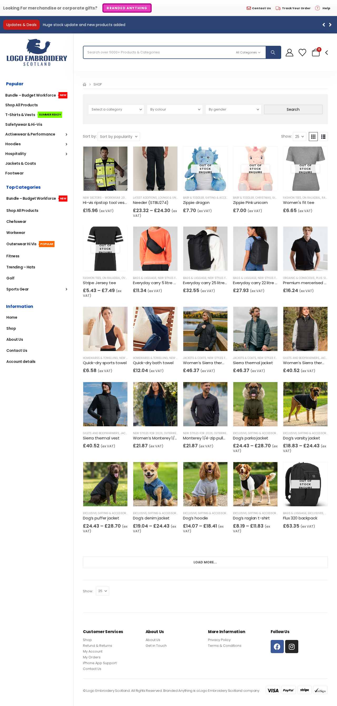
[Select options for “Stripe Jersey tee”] (98, 262)
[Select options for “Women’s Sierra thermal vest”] (299, 342)
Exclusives (315, 513)
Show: (286, 136)
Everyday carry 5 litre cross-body (164, 282)
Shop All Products (21, 105)
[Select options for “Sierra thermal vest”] (98, 417)
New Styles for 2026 (172, 278)
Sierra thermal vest (101, 438)
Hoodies (13, 144)
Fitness (12, 256)
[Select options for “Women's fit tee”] (299, 182)
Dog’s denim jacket (151, 518)
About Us (14, 339)
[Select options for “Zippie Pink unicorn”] (249, 182)
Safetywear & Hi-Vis (23, 124)
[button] (330, 25)
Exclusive (240, 433)
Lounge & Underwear (173, 198)
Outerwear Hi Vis (29, 244)
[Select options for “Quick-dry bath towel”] (148, 342)
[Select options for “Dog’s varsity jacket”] (299, 417)
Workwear (15, 232)
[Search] (273, 52)
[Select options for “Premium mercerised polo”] (299, 262)
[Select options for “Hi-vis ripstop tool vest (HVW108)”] (98, 182)
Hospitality (15, 153)
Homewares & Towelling (100, 358)
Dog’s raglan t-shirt (251, 518)
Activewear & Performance (30, 134)
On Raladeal (311, 198)
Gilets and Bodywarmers (301, 358)
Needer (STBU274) (150, 202)
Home (11, 317)
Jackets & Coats (194, 358)
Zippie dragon (196, 202)
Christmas (263, 198)
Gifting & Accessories (221, 198)
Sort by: (90, 136)
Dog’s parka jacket (250, 438)
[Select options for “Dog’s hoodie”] (199, 497)
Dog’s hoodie (195, 518)
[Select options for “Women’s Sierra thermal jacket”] (199, 342)
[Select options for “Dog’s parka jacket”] (249, 417)
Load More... (205, 562)
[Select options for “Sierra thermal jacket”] (249, 342)
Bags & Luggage (144, 278)
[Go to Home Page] (84, 84)
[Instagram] (291, 646)
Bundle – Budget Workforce (35, 95)
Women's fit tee (298, 202)
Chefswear (16, 221)
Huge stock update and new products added (84, 24)
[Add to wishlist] (109, 182)
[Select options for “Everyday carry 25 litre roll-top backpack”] (199, 262)
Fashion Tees (292, 198)
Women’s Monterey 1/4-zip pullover (167, 438)
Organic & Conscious (299, 278)
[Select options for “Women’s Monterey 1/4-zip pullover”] (148, 417)
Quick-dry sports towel (105, 362)
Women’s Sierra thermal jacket (212, 362)
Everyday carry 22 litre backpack (263, 282)
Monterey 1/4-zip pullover (207, 438)
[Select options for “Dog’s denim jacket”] (148, 497)
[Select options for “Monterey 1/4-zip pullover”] (199, 417)
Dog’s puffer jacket (101, 518)
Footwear (14, 173)
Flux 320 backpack (300, 518)
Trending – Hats (20, 267)
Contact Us (16, 350)
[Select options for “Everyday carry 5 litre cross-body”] (148, 262)
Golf (10, 278)
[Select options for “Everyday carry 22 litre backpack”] (249, 262)
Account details (21, 361)
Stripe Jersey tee (99, 282)
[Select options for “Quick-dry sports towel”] (98, 342)
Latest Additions (145, 198)
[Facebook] (277, 646)
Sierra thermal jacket (253, 362)
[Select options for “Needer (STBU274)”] (148, 182)
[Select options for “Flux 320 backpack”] (299, 497)
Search (293, 109)
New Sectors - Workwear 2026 (105, 198)
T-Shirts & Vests (33, 114)
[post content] (105, 169)
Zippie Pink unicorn (250, 202)
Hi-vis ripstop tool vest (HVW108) (114, 202)
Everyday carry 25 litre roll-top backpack (221, 282)
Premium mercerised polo (308, 282)
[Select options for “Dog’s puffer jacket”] (98, 497)
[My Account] (289, 52)
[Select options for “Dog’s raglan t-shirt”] (249, 497)
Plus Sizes (323, 278)
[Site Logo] (37, 52)
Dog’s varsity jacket (301, 438)
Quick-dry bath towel (153, 362)
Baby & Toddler (193, 198)
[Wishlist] (302, 52)
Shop (11, 328)
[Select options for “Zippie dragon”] (199, 182)
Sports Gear (17, 289)
